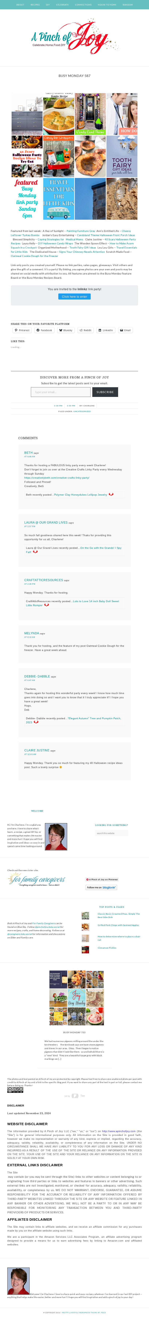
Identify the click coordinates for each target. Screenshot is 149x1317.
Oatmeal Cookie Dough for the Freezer (34, 255)
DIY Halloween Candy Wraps (55, 243)
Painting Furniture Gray (81, 230)
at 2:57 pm (29, 526)
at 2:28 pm (29, 584)
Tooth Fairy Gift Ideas (82, 247)
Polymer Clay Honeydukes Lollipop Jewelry (80, 494)
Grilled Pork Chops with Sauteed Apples (118, 925)
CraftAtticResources (43, 580)
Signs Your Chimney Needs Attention (82, 251)
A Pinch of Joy (74, 36)
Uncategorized (82, 411)
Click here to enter (74, 296)
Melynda (31, 633)
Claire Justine (36, 750)
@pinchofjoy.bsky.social (47, 927)
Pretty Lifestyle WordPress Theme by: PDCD (84, 1313)
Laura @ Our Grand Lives (46, 522)
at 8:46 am (29, 457)
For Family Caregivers (43, 923)
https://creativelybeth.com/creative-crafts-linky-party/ (56, 477)
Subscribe (105, 392)
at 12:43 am (30, 754)
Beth (28, 452)
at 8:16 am (29, 637)
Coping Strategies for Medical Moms (60, 239)
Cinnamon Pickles (107, 947)
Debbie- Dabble (37, 676)
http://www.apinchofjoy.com (119, 1131)
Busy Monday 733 (74, 1032)
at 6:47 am (29, 680)
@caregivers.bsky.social (19, 934)
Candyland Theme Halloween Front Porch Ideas (106, 235)
